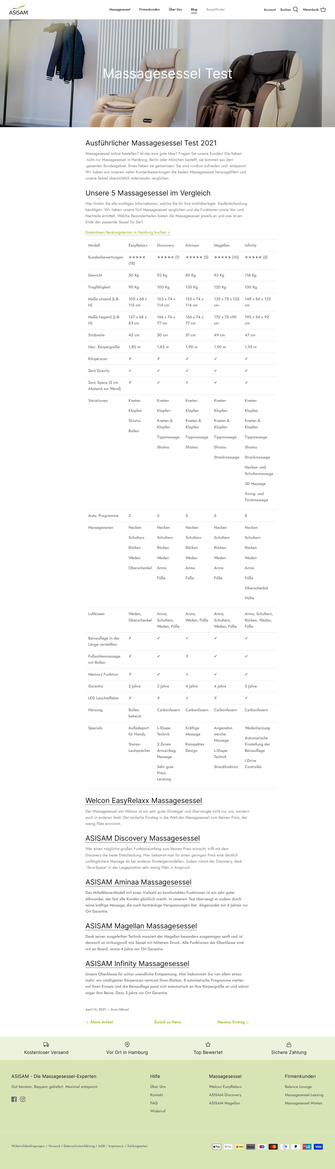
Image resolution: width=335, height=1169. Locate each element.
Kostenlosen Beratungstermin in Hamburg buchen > (127, 232)
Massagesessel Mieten (303, 1103)
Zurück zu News (167, 1022)
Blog (194, 9)
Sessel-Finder (215, 9)
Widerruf (157, 1111)
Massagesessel (119, 9)
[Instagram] (22, 1099)
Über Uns (175, 9)
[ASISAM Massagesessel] (18, 10)
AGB (101, 1146)
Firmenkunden (149, 9)
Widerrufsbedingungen (28, 1146)
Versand (54, 1146)
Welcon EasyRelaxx (225, 1086)
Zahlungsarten (137, 1146)
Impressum (116, 1146)
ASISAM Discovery (225, 1095)
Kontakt (156, 1095)
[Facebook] (14, 1099)
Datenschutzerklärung (79, 1146)
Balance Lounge (298, 1086)
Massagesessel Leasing (304, 1095)
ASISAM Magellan (224, 1103)
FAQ (154, 1103)
